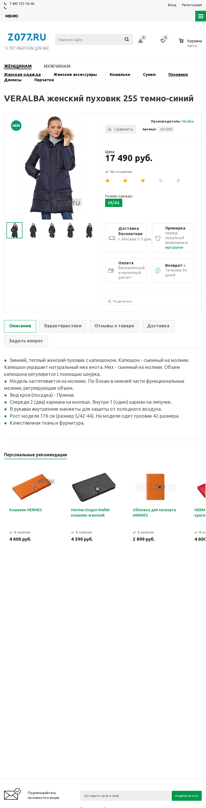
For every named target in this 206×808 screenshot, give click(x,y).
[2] (125, 180)
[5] (178, 180)
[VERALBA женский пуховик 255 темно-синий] (51, 166)
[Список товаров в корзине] (191, 44)
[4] (161, 180)
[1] (108, 180)
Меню (11, 16)
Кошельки (120, 74)
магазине (174, 247)
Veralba (188, 121)
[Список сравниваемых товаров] (141, 42)
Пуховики (178, 74)
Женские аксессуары (75, 74)
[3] (143, 180)
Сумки (149, 74)
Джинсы (12, 79)
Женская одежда (22, 74)
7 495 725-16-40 (21, 3)
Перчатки (44, 79)
